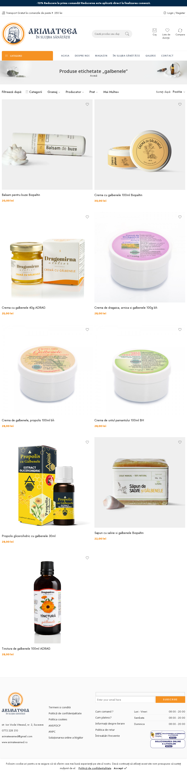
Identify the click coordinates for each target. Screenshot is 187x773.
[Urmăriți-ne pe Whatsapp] (69, 695)
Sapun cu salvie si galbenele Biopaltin (119, 533)
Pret (92, 92)
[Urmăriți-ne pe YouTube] (62, 695)
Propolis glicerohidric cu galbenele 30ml (29, 536)
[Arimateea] (15, 703)
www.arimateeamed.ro (15, 742)
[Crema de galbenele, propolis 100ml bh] (47, 370)
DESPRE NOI (82, 55)
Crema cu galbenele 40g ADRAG (23, 307)
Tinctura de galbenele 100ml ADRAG (26, 648)
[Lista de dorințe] (87, 104)
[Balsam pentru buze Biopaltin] (47, 144)
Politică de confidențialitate (65, 713)
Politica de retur (105, 729)
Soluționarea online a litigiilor (66, 737)
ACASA (65, 55)
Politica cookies (58, 719)
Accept (118, 768)
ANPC (52, 731)
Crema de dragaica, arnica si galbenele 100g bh (125, 307)
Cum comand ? (104, 711)
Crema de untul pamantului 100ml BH (119, 420)
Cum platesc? (103, 717)
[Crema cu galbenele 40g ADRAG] (47, 257)
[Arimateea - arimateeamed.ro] (39, 33)
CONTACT (167, 55)
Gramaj (52, 92)
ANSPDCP (55, 725)
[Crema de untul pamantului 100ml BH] (139, 370)
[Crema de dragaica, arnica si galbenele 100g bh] (139, 257)
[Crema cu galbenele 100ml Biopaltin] (139, 144)
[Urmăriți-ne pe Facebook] (50, 695)
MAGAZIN (101, 55)
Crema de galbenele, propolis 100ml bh (28, 420)
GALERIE (151, 55)
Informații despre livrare (110, 723)
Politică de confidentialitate (95, 768)
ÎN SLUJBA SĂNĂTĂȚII (126, 55)
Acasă (93, 75)
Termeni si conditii (60, 707)
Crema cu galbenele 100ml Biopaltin (118, 195)
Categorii (35, 92)
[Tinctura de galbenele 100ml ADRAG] (47, 598)
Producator (73, 92)
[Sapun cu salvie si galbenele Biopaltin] (139, 482)
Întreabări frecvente (107, 735)
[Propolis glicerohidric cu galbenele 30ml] (47, 484)
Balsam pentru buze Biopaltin (21, 195)
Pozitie (177, 92)
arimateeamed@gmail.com (17, 736)
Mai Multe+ (111, 92)
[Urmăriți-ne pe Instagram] (56, 695)
